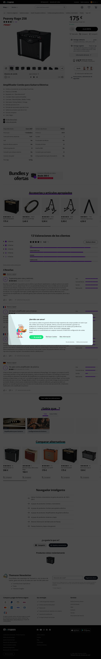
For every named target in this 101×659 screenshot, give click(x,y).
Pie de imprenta (70, 342)
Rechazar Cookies (51, 337)
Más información (65, 337)
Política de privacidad (82, 342)
